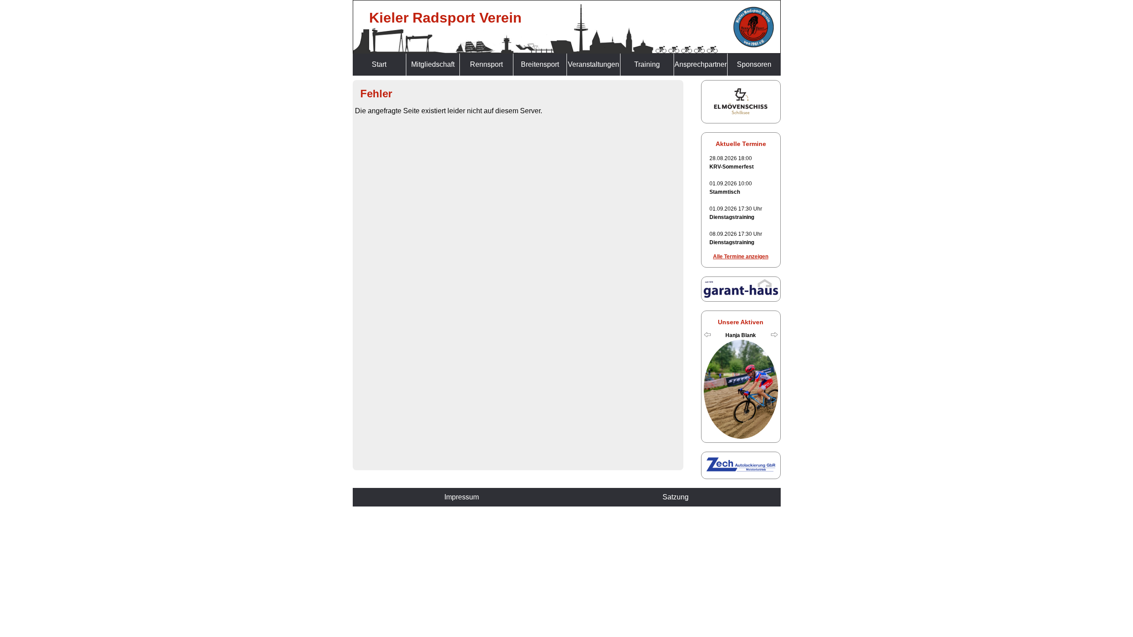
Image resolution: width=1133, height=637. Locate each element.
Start (379, 64)
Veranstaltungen (593, 64)
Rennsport (486, 64)
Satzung (676, 497)
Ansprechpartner (700, 64)
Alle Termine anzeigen (740, 256)
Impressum (461, 497)
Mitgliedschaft (433, 64)
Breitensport (540, 64)
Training (647, 64)
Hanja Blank (740, 335)
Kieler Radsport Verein (445, 18)
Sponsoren (754, 64)
